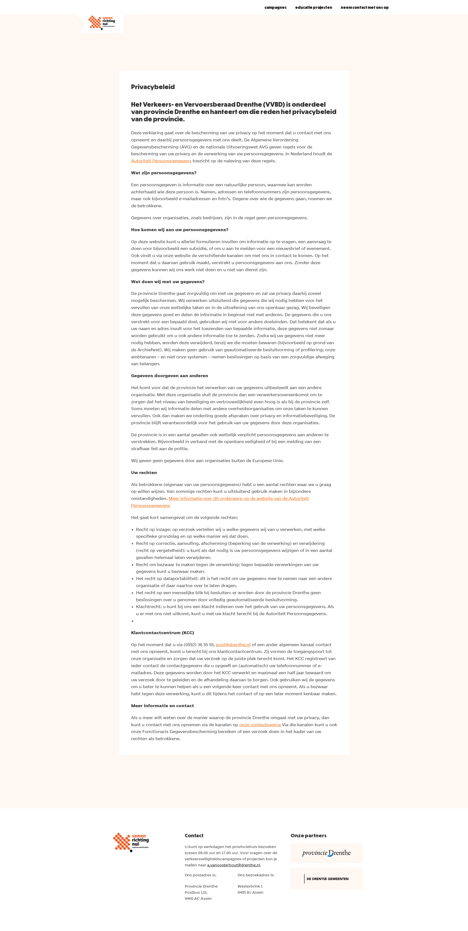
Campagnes (275, 7)
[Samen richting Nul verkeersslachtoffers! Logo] (100, 16)
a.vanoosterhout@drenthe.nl (233, 865)
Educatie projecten (313, 7)
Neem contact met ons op (365, 7)
